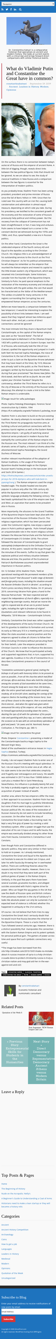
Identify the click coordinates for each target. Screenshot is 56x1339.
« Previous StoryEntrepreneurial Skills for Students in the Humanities (17, 1052)
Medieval (5, 1258)
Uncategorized (8, 1278)
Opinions (11, 89)
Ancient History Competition (14, 1229)
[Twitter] (7, 9)
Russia (47, 975)
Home (4, 1183)
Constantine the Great (12, 975)
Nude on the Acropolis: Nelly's (15, 1193)
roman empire (36, 975)
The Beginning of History (13, 1188)
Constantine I (23, 738)
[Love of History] (28, 44)
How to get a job (9, 1244)
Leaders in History (29, 86)
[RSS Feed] (2, 9)
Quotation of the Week (12, 1273)
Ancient (13, 86)
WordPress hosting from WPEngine (28, 1332)
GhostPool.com (20, 1329)
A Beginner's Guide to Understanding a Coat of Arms (26, 1198)
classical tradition (33, 972)
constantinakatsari (16, 83)
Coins (4, 1239)
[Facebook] (11, 9)
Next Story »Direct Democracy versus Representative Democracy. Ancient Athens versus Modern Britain (43, 1060)
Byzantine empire (15, 972)
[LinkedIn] (15, 9)
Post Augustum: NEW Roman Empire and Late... (41, 1028)
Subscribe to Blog (13, 1297)
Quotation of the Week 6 (12, 1013)
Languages (6, 1249)
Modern (44, 86)
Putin (26, 975)
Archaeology (7, 1234)
